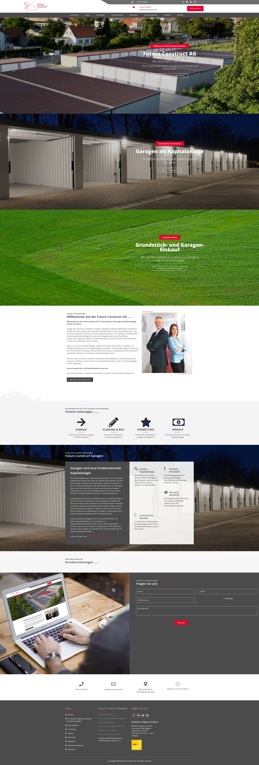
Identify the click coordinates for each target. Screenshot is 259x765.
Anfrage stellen (195, 8)
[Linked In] (191, 2)
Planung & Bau (73, 725)
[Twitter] (187, 2)
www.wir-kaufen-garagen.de (108, 730)
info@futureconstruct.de (113, 689)
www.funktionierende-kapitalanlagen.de (101, 536)
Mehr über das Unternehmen (80, 380)
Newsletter (71, 741)
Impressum (72, 749)
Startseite (74, 15)
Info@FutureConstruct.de (148, 10)
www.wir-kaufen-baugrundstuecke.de (111, 726)
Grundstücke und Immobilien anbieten (169, 268)
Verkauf (70, 733)
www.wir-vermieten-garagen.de (109, 734)
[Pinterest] (138, 715)
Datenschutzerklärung (75, 745)
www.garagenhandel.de (106, 722)
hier (120, 741)
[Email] (147, 715)
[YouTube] (143, 715)
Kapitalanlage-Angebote (170, 170)
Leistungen (100, 15)
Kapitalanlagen (117, 15)
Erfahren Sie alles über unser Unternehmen (170, 76)
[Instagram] (195, 2)
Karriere (167, 15)
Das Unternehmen (150, 15)
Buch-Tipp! (71, 737)
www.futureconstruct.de (106, 714)
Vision (87, 15)
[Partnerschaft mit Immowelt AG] (137, 746)
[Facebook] (183, 2)
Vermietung (72, 729)
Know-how (133, 15)
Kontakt (180, 15)
